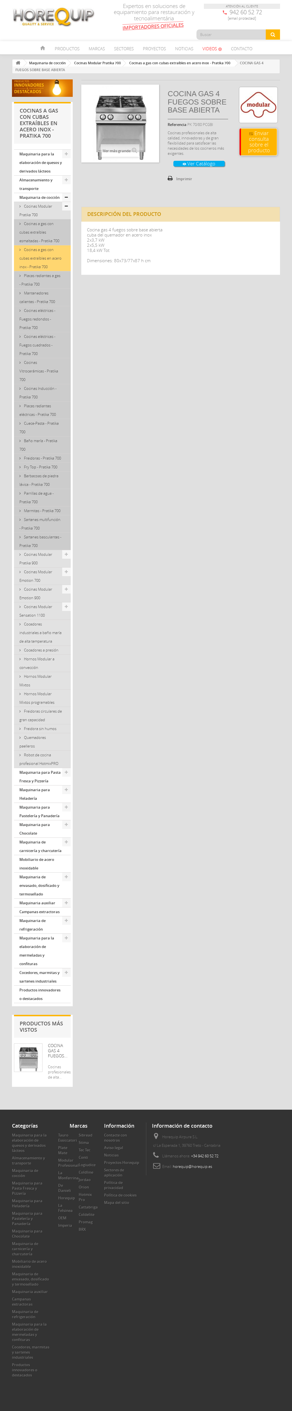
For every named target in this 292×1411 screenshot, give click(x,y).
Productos (67, 48)
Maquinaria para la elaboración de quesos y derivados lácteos (40, 162)
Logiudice (87, 1164)
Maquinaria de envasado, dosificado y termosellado (39, 885)
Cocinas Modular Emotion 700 (35, 576)
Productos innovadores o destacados (39, 994)
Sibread (85, 1135)
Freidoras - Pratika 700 (42, 458)
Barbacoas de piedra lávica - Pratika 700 (38, 480)
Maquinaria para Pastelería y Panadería (39, 811)
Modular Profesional (68, 1163)
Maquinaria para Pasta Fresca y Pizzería (40, 776)
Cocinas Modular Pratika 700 (35, 210)
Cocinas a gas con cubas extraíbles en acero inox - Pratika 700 (40, 258)
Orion (84, 1187)
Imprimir (184, 178)
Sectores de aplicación (114, 1172)
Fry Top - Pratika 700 (40, 467)
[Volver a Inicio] (18, 63)
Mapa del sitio (116, 1202)
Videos (212, 48)
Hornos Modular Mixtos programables (36, 698)
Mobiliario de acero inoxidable (36, 864)
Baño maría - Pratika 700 (38, 445)
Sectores (124, 48)
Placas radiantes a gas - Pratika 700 (39, 280)
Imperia (65, 1225)
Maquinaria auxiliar (37, 902)
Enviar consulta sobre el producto (259, 142)
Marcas (97, 48)
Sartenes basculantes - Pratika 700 (40, 541)
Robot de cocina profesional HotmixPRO (38, 759)
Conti (83, 1157)
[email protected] (242, 18)
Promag (86, 1221)
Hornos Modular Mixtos (35, 681)
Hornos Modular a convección (36, 663)
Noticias (184, 48)
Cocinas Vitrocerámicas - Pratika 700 (38, 371)
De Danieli (64, 1188)
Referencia (177, 124)
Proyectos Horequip (121, 1162)
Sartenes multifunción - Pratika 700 (39, 524)
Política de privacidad (113, 1185)
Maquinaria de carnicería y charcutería (40, 846)
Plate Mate (62, 1150)
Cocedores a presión (40, 650)
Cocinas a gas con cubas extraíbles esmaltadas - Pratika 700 (39, 232)
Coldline (86, 1172)
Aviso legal (113, 1147)
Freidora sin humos (39, 728)
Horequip (66, 1197)
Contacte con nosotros (115, 1138)
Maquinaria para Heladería (34, 794)
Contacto (241, 48)
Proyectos (154, 48)
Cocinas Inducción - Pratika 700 (37, 393)
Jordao (85, 1179)
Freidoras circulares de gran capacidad (40, 715)
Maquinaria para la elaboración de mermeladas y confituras (36, 950)
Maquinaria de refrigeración (32, 925)
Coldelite (86, 1214)
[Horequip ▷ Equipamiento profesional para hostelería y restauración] (54, 16)
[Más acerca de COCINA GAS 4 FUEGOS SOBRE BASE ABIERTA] (28, 1057)
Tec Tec (84, 1150)
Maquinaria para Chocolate (34, 829)
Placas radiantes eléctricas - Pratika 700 (37, 410)
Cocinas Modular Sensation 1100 (35, 611)
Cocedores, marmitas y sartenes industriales (39, 977)
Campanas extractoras (39, 911)
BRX (82, 1229)
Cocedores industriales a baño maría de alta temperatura (40, 633)
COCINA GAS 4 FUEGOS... (58, 1051)
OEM (62, 1217)
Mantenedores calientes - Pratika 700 (37, 297)
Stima (84, 1142)
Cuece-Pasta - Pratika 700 (39, 427)
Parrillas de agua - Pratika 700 (36, 497)
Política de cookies (120, 1195)
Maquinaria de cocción (39, 197)
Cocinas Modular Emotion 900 (35, 593)
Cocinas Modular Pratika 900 (35, 559)
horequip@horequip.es (192, 1166)
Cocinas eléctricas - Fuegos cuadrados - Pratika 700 (37, 345)
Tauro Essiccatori (67, 1138)
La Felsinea (65, 1208)
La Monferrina (68, 1175)
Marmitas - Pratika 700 (41, 510)
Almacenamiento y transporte (35, 184)
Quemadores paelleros (32, 742)
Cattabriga (88, 1207)
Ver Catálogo (198, 164)
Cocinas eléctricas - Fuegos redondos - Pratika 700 (37, 319)
